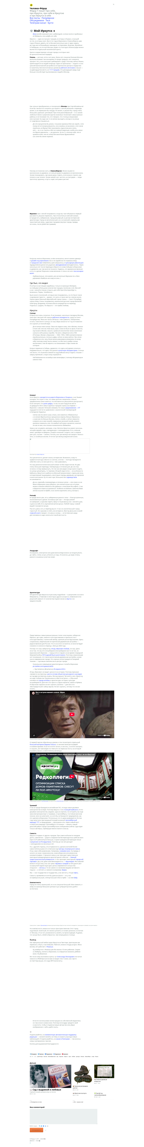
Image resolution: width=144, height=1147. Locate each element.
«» (42, 868)
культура (78, 1056)
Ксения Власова (60, 801)
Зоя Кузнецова (45, 801)
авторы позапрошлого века (69, 849)
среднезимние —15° (72, 408)
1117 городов (54, 70)
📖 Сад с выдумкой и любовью (45, 1089)
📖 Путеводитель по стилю (36, 1102)
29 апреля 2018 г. (60, 669)
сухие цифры (48, 404)
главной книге (35, 513)
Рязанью (50, 947)
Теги (48, 20)
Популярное (48, 18)
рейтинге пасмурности (60, 317)
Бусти (50, 22)
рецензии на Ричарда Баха (41, 842)
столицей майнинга (71, 810)
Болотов (45, 1056)
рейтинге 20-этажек (68, 68)
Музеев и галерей (61, 864)
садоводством (71, 477)
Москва (82, 1056)
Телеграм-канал (38, 22)
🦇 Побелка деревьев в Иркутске (100, 1080)
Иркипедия (70, 861)
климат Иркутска (40, 454)
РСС (45, 1139)
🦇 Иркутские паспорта (79, 1093)
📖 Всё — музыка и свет (78, 1102)
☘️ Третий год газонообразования (100, 1094)
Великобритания (52, 1056)
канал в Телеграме (63, 1039)
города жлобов (44, 680)
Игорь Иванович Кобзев (60, 649)
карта (70, 1056)
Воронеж (61, 1056)
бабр (75, 878)
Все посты (35, 18)
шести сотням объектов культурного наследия (64, 674)
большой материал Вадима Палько (43, 744)
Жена (34, 34)
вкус (57, 1056)
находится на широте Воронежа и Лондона (56, 397)
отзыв (93, 1056)
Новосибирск (88, 1056)
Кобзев (73, 1056)
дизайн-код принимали (40, 261)
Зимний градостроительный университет (53, 858)
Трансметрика (44, 925)
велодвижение (61, 265)
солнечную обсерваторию (67, 350)
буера (64, 870)
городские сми (36, 263)
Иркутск (66, 1056)
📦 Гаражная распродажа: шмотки (80, 1087)
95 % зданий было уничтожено (53, 655)
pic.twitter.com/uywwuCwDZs (43, 666)
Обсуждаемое (37, 20)
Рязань (96, 1056)
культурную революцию (75, 263)
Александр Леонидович (66, 957)
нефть (76, 873)
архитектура (40, 1056)
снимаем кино (64, 851)
